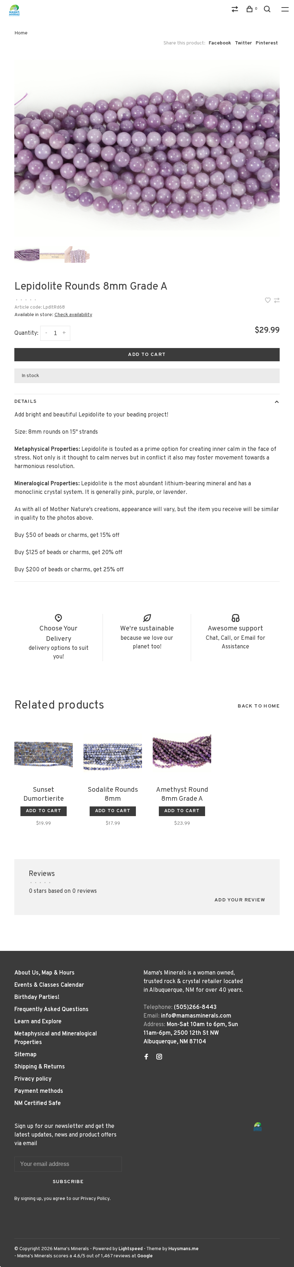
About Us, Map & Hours (44, 973)
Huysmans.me (184, 1249)
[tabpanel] (147, 148)
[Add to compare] (277, 301)
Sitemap (25, 1054)
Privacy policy (33, 1079)
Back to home (259, 706)
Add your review (239, 900)
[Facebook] (146, 1057)
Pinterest (267, 43)
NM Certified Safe (37, 1103)
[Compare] (236, 11)
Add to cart (147, 355)
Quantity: (26, 333)
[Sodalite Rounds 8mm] (113, 753)
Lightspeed (131, 1249)
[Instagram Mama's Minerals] (159, 1057)
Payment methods (38, 1091)
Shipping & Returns (39, 1067)
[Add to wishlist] (268, 301)
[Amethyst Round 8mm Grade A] (182, 753)
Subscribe (68, 1182)
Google (145, 1256)
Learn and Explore (38, 1021)
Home (21, 33)
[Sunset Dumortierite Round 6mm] (43, 753)
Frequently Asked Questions (51, 1009)
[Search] (268, 11)
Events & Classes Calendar (49, 985)
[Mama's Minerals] (257, 1126)
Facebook (220, 43)
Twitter (243, 43)
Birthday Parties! (37, 997)
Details (25, 402)
